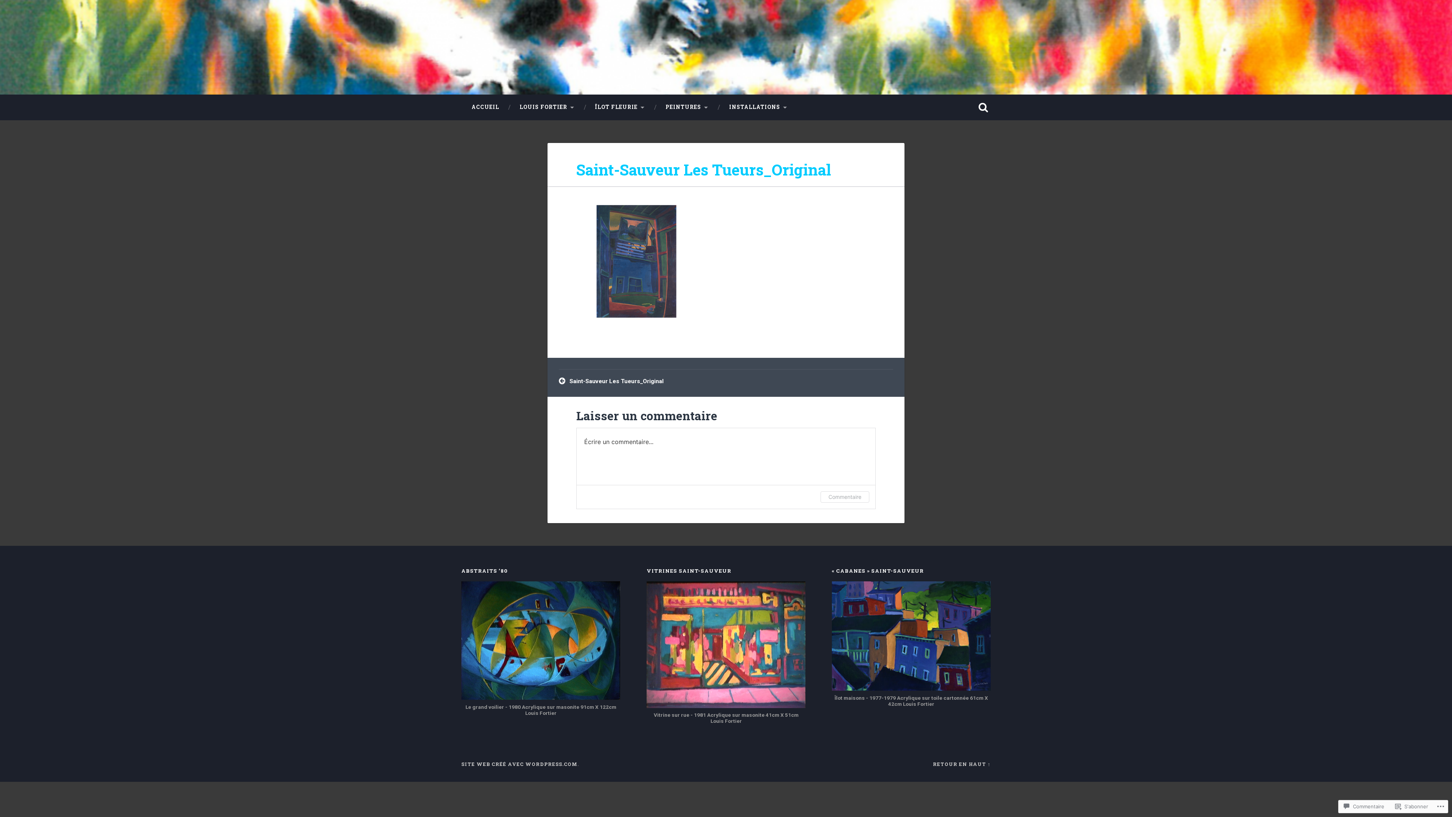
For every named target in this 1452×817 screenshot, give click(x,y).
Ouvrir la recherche (983, 107)
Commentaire (844, 497)
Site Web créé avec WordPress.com (519, 764)
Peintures (683, 107)
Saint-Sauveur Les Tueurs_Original (703, 170)
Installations (754, 107)
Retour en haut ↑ (962, 764)
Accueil (485, 107)
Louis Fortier (543, 107)
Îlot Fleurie (616, 107)
